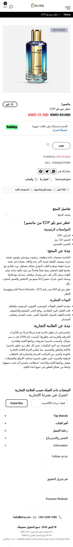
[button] (48, 145)
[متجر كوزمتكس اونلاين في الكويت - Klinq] (36, 5)
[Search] (10, 6)
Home (67, 14)
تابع (8, 104)
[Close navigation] (3, 3)
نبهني (61, 145)
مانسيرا (65, 104)
